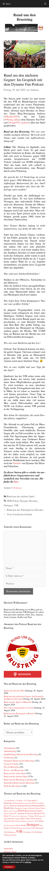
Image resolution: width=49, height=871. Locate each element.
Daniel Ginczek (13, 811)
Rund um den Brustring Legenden (19, 779)
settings (28, 862)
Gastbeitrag (9, 757)
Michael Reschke (9, 821)
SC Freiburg (39, 821)
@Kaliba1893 (12, 116)
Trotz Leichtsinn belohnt (19, 514)
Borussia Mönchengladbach (35, 805)
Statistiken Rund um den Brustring (19, 782)
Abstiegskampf (17, 803)
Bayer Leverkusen (38, 803)
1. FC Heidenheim (9, 801)
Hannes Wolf (34, 816)
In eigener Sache (11, 763)
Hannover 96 (41, 816)
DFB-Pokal (12, 500)
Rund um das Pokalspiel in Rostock (19, 713)
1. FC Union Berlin (29, 800)
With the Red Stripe (12, 786)
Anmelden (8, 848)
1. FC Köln (18, 800)
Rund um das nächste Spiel (20, 496)
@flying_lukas (12, 119)
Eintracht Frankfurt (35, 811)
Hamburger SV (24, 816)
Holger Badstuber (9, 818)
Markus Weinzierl (36, 818)
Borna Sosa (7, 806)
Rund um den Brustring (24, 17)
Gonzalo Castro (15, 816)
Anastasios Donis (27, 803)
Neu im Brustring (11, 766)
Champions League (21, 808)
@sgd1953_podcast (19, 122)
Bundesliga (9, 808)
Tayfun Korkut (27, 828)
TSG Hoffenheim (9, 832)
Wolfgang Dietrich (10, 835)
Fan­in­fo (17, 463)
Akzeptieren (9, 867)
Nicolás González (20, 821)
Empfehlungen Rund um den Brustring (21, 754)
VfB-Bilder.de (17, 488)
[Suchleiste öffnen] (45, 3)
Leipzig (17, 818)
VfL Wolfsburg (36, 832)
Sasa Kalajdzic (30, 821)
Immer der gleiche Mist (14, 690)
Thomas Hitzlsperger (37, 828)
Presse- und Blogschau (14, 770)
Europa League (9, 813)
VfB (16, 505)
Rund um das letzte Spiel (15, 773)
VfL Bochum (27, 832)
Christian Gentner (34, 808)
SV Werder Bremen (16, 828)
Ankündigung (10, 751)
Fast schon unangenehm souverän (19, 707)
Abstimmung (9, 748)
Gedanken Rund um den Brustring (19, 760)
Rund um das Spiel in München (18, 702)
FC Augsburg (19, 813)
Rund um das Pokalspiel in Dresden (25, 509)
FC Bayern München (33, 813)
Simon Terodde (20, 825)
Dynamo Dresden (28, 500)
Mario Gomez (25, 818)
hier (16, 481)
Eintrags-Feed (10, 851)
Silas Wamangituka (9, 825)
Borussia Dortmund (17, 805)
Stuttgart (8, 505)
